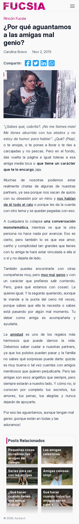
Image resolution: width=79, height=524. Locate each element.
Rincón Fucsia (15, 18)
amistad (16, 334)
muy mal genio (53, 275)
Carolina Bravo (15, 52)
